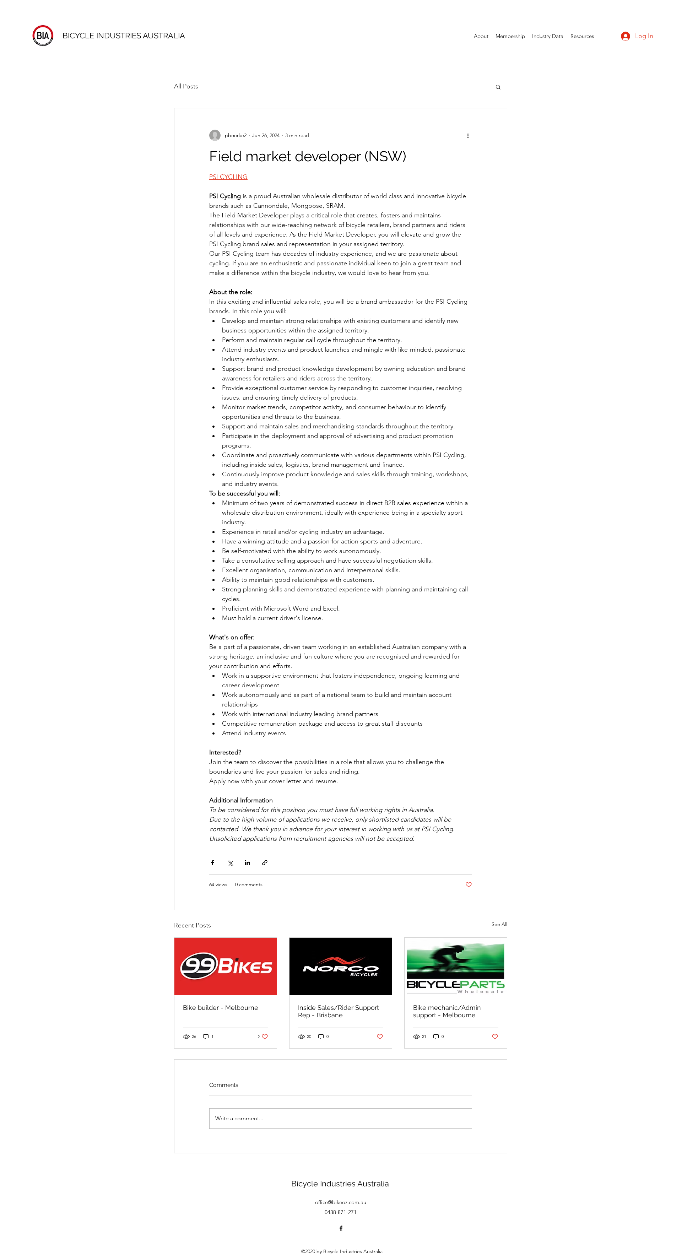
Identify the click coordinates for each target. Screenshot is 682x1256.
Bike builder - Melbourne (220, 1007)
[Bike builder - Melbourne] (225, 966)
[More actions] (468, 135)
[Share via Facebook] (212, 862)
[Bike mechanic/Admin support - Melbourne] (456, 966)
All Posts (186, 86)
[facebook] (341, 1228)
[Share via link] (264, 862)
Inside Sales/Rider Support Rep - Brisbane (338, 1011)
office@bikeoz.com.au (340, 1202)
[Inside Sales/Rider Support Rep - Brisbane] (340, 966)
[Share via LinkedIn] (247, 862)
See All (499, 924)
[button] (498, 87)
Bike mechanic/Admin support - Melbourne (447, 1011)
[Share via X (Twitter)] (230, 862)
